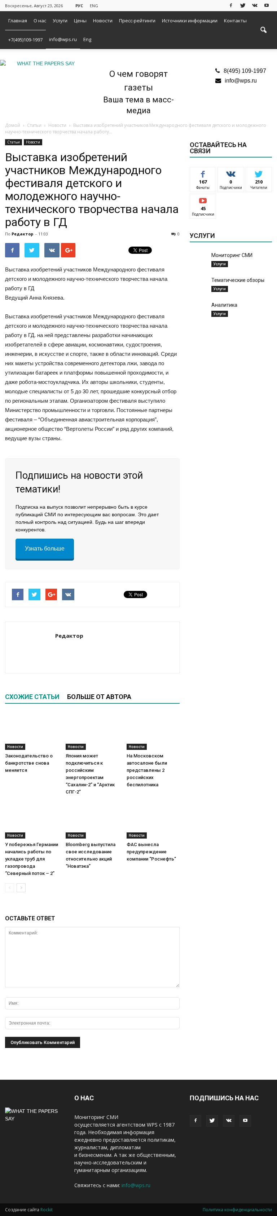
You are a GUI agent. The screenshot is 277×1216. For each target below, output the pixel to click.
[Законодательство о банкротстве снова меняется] (31, 731)
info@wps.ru (63, 39)
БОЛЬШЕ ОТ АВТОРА (99, 696)
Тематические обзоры (237, 280)
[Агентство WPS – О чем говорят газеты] (42, 63)
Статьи (13, 142)
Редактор (22, 233)
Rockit (46, 1210)
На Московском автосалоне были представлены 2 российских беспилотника (147, 770)
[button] (263, 30)
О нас (40, 20)
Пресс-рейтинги (137, 20)
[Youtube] (266, 5)
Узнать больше (45, 548)
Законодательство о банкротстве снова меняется (29, 763)
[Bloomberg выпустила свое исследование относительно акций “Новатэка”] (92, 820)
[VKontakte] (254, 5)
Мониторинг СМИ (231, 255)
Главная (17, 20)
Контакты (235, 20)
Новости (103, 20)
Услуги (60, 20)
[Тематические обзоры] (199, 286)
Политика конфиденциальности (237, 1210)
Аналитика (224, 305)
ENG (94, 5)
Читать (231, 172)
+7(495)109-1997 (25, 39)
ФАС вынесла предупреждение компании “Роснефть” (151, 852)
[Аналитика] (199, 310)
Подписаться (206, 199)
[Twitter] (242, 5)
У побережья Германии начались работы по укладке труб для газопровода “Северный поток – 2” (31, 859)
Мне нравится (203, 175)
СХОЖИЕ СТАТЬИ (32, 696)
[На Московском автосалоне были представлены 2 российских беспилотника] (153, 731)
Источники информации (189, 20)
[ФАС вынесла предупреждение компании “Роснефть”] (153, 820)
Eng (87, 39)
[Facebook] (230, 5)
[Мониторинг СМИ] (199, 262)
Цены (80, 20)
